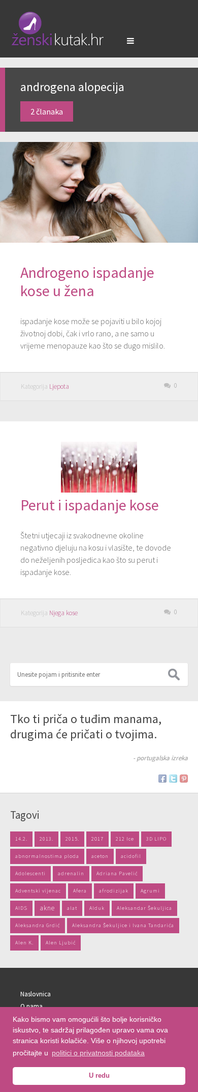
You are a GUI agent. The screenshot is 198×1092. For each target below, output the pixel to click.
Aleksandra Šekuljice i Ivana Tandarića (123, 925)
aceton (100, 856)
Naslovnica (35, 994)
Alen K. (24, 942)
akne (47, 908)
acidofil (131, 856)
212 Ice (125, 839)
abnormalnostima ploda (47, 856)
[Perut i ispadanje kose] (99, 489)
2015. (72, 839)
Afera (80, 890)
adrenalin (71, 873)
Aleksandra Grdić (37, 925)
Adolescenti (30, 873)
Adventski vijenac (38, 890)
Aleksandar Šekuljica (144, 908)
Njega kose (63, 613)
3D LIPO (156, 839)
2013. (46, 839)
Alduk (97, 908)
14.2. (21, 839)
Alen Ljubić (61, 942)
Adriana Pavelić (117, 873)
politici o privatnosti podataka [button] (98, 1053)
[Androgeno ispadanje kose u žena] (99, 192)
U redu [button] (99, 1075)
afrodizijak (113, 890)
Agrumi (150, 890)
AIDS (21, 908)
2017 (97, 839)
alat (72, 908)
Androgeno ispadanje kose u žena (87, 281)
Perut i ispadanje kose (89, 504)
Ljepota (59, 386)
